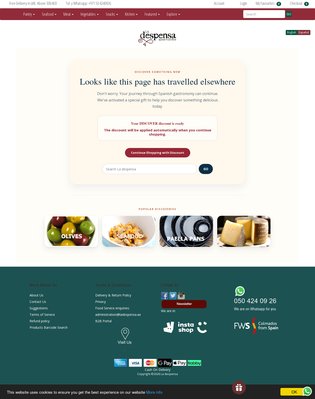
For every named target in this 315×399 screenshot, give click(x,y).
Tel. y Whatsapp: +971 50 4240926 (88, 3)
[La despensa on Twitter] (173, 295)
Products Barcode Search (49, 327)
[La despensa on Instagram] (181, 295)
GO (288, 14)
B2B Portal (103, 321)
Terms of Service (42, 314)
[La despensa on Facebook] (165, 295)
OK (294, 392)
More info (154, 392)
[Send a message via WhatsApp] (307, 391)
